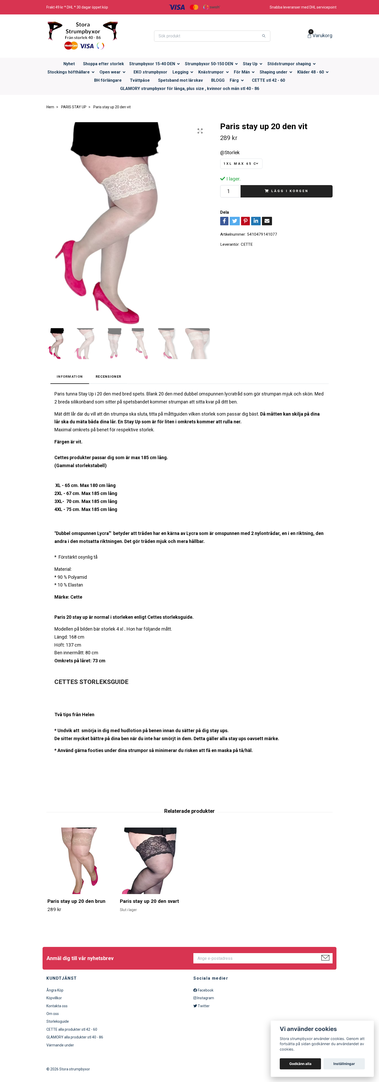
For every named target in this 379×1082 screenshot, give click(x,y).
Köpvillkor (54, 998)
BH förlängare (108, 80)
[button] (180, 64)
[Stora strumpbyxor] (82, 36)
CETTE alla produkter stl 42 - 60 (71, 1029)
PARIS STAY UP (73, 107)
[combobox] (241, 164)
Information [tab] (70, 376)
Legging (180, 72)
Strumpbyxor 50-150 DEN (209, 63)
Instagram (205, 998)
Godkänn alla (300, 1064)
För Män (242, 72)
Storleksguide (57, 1021)
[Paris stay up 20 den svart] (153, 861)
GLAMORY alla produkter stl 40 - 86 (74, 1037)
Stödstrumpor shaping (289, 63)
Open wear (110, 72)
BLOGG (218, 80)
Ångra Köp (54, 990)
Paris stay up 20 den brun (76, 901)
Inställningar (344, 1064)
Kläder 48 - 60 (310, 72)
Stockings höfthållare (68, 72)
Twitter (203, 1006)
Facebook (205, 990)
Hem (50, 107)
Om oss (52, 1014)
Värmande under (60, 1045)
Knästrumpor (211, 72)
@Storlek (230, 152)
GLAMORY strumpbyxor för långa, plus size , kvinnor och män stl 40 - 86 (189, 88)
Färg (234, 80)
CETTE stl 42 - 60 (268, 80)
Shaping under (273, 72)
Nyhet (69, 63)
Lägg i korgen (289, 191)
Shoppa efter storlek (103, 63)
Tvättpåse (140, 80)
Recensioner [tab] (108, 376)
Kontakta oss (57, 1006)
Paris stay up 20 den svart (149, 901)
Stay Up (250, 63)
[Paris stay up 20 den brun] (80, 861)
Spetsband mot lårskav (180, 80)
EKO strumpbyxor (150, 72)
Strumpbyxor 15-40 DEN (152, 63)
